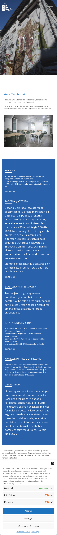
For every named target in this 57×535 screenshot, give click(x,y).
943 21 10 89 (10, 277)
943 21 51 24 (10, 192)
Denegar (28, 518)
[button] (52, 463)
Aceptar (28, 510)
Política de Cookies (23, 532)
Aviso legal (35, 532)
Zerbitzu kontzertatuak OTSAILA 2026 (19, 375)
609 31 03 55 (10, 349)
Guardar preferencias (28, 526)
